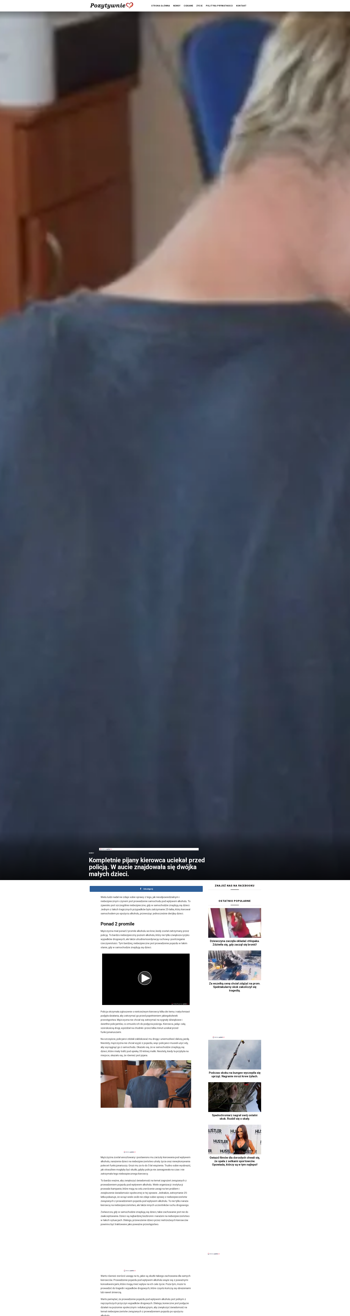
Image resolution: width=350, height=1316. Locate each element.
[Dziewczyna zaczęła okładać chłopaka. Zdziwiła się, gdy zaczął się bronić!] (234, 923)
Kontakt (241, 6)
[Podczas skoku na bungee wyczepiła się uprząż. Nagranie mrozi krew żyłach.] (234, 1055)
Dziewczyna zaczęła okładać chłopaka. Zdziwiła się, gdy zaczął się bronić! (234, 942)
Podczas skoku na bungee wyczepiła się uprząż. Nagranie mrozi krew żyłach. (234, 1074)
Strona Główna (160, 6)
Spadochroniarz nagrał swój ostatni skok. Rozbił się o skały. (234, 1117)
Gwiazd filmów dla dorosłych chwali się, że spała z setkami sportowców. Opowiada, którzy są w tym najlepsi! (235, 1161)
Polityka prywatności (219, 6)
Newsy (177, 6)
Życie (199, 6)
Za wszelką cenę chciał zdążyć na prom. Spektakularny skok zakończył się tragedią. (234, 987)
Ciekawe (188, 6)
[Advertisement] (149, 842)
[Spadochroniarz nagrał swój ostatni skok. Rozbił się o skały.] (234, 1097)
